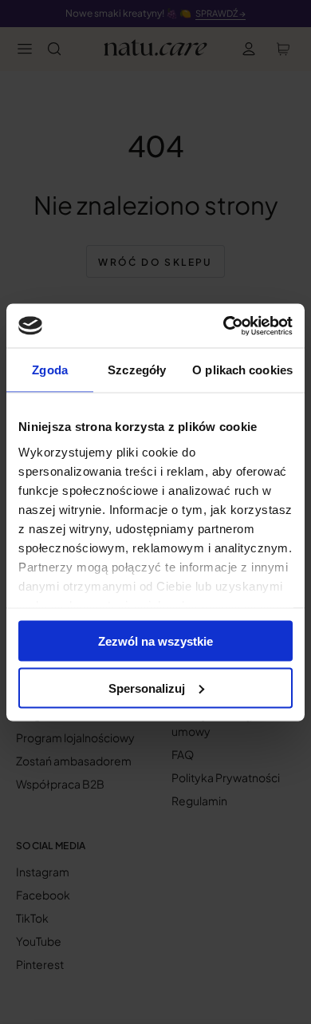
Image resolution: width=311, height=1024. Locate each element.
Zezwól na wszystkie (155, 641)
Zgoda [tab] (50, 370)
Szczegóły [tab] (137, 370)
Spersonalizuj (146, 687)
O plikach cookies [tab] (242, 370)
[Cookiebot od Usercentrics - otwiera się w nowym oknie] (224, 325)
